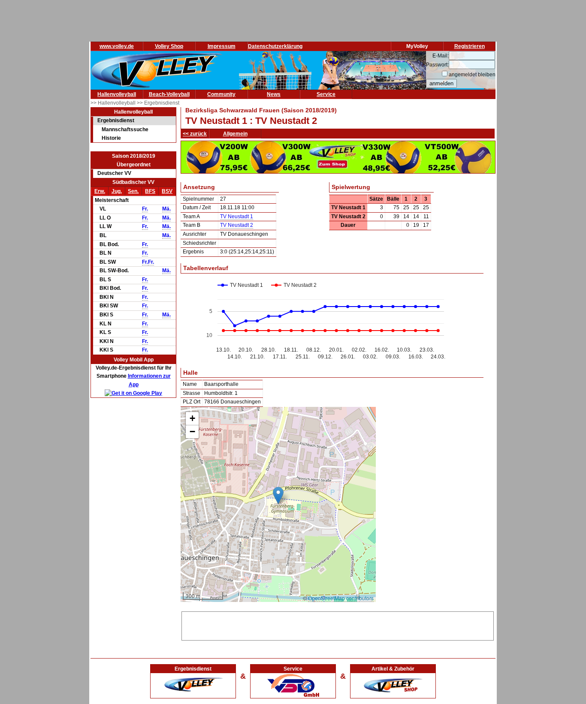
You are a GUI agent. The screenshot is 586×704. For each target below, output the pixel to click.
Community (221, 94)
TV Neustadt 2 (236, 225)
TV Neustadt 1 (236, 217)
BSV (167, 191)
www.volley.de (117, 46)
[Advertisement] (337, 625)
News (274, 94)
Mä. (166, 209)
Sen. (133, 191)
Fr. (145, 209)
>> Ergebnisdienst (158, 103)
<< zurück (195, 134)
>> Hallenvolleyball (114, 103)
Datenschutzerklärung (275, 46)
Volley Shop (169, 46)
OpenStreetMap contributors (341, 598)
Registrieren (469, 46)
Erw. (99, 191)
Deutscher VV (114, 173)
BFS (150, 191)
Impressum (222, 46)
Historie (111, 138)
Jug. (117, 191)
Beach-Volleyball (169, 94)
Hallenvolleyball (116, 94)
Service (326, 94)
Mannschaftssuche (125, 129)
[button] (278, 495)
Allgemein (235, 134)
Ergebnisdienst (115, 120)
